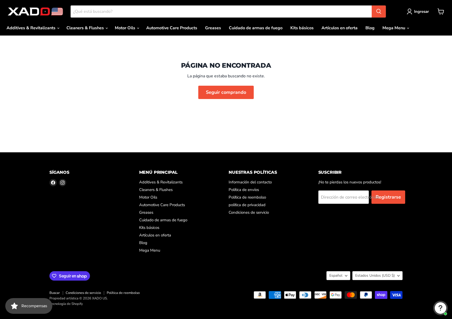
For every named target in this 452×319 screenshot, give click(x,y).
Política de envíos (244, 189)
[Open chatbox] (440, 308)
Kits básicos (302, 28)
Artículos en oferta (339, 28)
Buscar (54, 293)
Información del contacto (250, 182)
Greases (213, 28)
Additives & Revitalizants (31, 28)
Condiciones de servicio (249, 212)
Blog (370, 28)
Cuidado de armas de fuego (255, 28)
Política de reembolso (247, 197)
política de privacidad (247, 204)
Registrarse (388, 197)
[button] (419, 11)
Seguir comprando (226, 92)
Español (335, 275)
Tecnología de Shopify (66, 303)
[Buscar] (379, 11)
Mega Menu (394, 28)
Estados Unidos (375, 275)
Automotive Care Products (171, 28)
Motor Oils (125, 28)
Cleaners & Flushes (85, 28)
